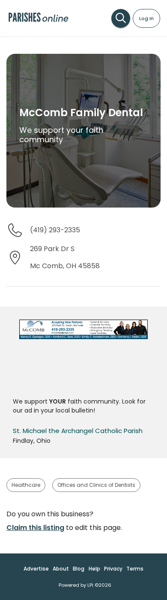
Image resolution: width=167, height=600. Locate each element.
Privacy (113, 568)
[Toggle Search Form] (120, 18)
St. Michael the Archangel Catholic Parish (78, 430)
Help (94, 568)
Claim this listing (35, 528)
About (61, 568)
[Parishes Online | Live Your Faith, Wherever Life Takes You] (38, 21)
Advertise (36, 568)
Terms (134, 568)
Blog (78, 568)
